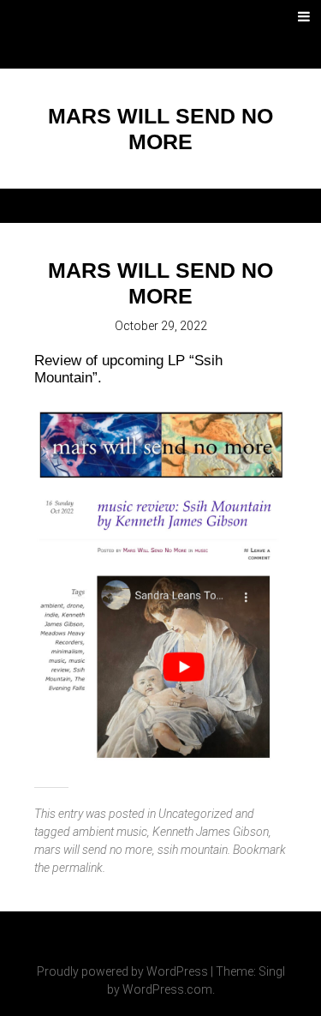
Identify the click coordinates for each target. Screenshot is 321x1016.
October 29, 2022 (161, 326)
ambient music (110, 832)
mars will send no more (93, 850)
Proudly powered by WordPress (122, 971)
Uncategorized (195, 814)
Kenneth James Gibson (210, 832)
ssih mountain (193, 850)
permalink (77, 868)
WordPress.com (167, 989)
